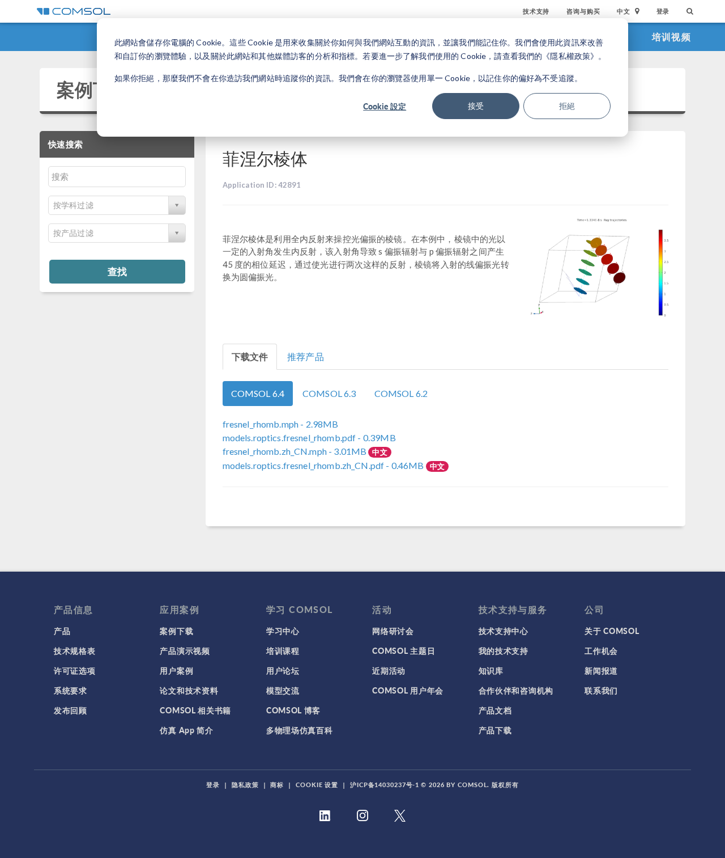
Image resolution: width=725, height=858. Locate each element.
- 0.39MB (309, 437)
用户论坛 (283, 670)
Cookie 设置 (317, 784)
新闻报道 (601, 670)
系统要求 (70, 690)
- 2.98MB (281, 424)
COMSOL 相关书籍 (195, 710)
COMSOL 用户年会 (407, 690)
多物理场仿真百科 (299, 730)
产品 (62, 630)
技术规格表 (75, 650)
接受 (476, 106)
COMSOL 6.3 (329, 393)
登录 (663, 11)
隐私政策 (245, 784)
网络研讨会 (393, 630)
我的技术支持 (503, 650)
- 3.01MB (296, 451)
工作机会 (601, 650)
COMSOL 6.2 (401, 393)
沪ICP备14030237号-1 (384, 784)
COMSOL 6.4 (258, 393)
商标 (277, 784)
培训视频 (671, 36)
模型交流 (283, 690)
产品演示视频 (185, 650)
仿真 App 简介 (186, 730)
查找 (117, 271)
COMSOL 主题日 (403, 650)
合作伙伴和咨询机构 (516, 690)
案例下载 (93, 89)
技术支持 (536, 11)
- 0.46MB (324, 465)
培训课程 (283, 650)
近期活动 (389, 670)
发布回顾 (70, 710)
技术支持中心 (503, 630)
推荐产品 (305, 356)
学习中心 (283, 630)
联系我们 (601, 690)
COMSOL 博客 (293, 710)
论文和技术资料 (189, 690)
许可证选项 (75, 670)
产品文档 (495, 710)
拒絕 (567, 106)
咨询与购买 (583, 11)
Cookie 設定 (384, 106)
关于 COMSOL (612, 630)
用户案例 (176, 670)
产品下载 (495, 730)
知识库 (491, 670)
